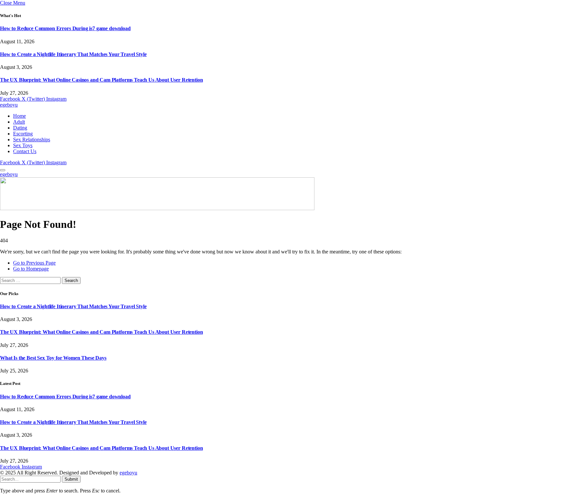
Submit (71, 479)
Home (19, 116)
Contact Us (24, 151)
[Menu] (2, 170)
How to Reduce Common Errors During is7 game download (65, 28)
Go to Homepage (31, 268)
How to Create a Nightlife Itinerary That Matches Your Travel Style (73, 54)
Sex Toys (22, 145)
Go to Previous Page (34, 263)
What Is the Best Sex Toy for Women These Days (53, 358)
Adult (19, 122)
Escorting (23, 133)
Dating (20, 127)
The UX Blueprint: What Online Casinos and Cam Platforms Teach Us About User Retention (101, 80)
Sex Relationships (31, 139)
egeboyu (128, 472)
